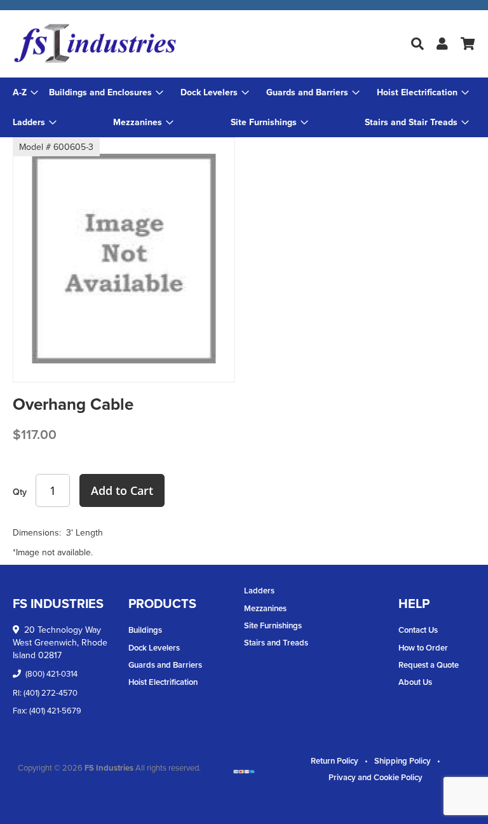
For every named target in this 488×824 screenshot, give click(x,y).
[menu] (244, 107)
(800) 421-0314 (51, 673)
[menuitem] (106, 92)
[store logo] (128, 44)
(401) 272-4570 (51, 692)
